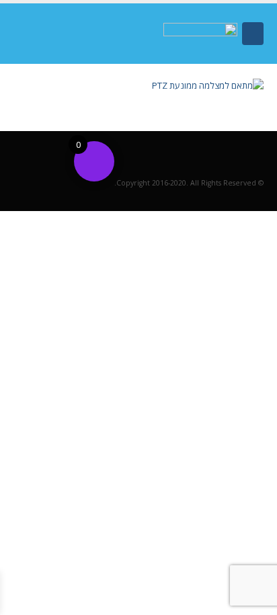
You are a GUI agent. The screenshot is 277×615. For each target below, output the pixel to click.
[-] (200, 33)
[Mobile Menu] (253, 33)
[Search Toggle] (30, 33)
